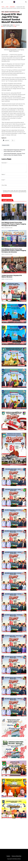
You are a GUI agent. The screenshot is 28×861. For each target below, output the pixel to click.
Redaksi (8, 856)
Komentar (4, 162)
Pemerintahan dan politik (14, 11)
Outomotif (7, 11)
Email (3, 180)
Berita (3, 11)
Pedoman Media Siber (16, 856)
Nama (3, 174)
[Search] (25, 1)
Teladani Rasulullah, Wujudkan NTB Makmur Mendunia (12, 276)
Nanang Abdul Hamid (8, 25)
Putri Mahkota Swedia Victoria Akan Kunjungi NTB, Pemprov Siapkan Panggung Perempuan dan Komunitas (14, 224)
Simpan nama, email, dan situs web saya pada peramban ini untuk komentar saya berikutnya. (14, 191)
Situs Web (4, 185)
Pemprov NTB (5, 145)
